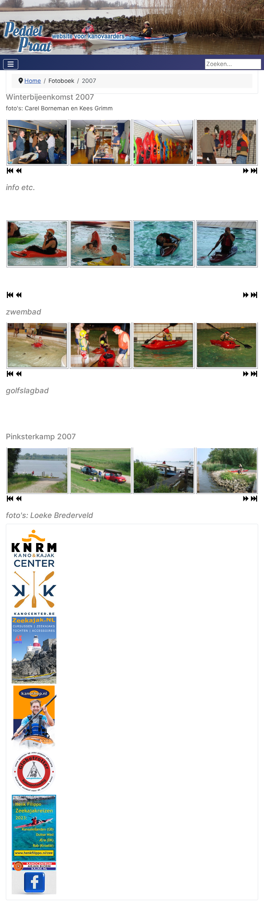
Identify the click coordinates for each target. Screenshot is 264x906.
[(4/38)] (227, 345)
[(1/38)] (37, 345)
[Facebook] (34, 882)
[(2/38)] (101, 345)
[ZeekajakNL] (34, 649)
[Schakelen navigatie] (10, 64)
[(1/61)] (37, 243)
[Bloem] (34, 865)
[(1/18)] (37, 142)
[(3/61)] (164, 243)
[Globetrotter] (34, 772)
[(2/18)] (101, 142)
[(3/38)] (164, 345)
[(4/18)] (227, 142)
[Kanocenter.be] (34, 584)
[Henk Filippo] (34, 827)
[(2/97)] (101, 470)
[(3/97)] (164, 470)
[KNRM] (34, 540)
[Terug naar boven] (251, 893)
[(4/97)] (227, 470)
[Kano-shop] (34, 716)
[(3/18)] (164, 142)
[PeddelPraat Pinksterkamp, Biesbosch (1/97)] (37, 470)
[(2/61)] (101, 243)
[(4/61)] (227, 243)
